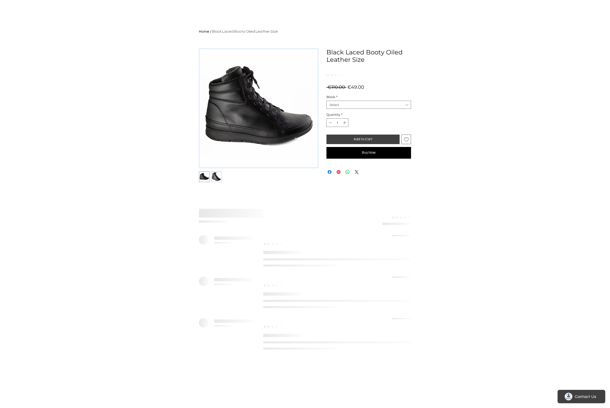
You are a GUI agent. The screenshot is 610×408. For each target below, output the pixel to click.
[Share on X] (357, 172)
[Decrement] (330, 123)
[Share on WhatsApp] (348, 172)
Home (204, 31)
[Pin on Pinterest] (338, 172)
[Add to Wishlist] (406, 139)
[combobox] (368, 105)
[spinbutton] (337, 123)
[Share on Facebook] (329, 172)
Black (331, 97)
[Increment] (345, 123)
